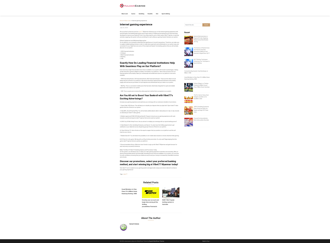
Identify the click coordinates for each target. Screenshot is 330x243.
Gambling (141, 13)
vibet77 (141, 31)
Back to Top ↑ (206, 241)
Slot (157, 13)
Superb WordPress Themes (156, 241)
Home (121, 20)
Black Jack (125, 13)
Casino (133, 13)
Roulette (150, 13)
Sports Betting (166, 13)
